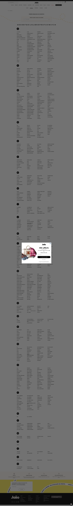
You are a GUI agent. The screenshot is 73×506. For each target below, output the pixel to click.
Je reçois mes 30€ (43, 257)
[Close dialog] (50, 243)
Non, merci (44, 259)
